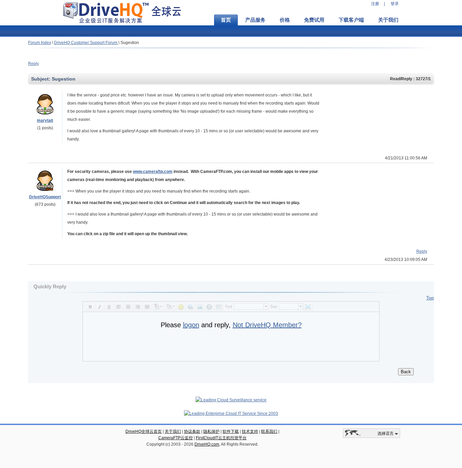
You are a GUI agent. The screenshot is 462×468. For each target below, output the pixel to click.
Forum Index (39, 42)
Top (430, 297)
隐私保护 (211, 431)
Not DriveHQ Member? (267, 325)
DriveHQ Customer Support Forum (86, 42)
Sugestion (129, 42)
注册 (375, 3)
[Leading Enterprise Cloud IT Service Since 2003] (231, 413)
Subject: (41, 79)
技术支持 (250, 431)
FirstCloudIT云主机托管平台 (221, 438)
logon (191, 325)
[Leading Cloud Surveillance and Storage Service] (231, 400)
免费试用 (314, 20)
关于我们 (388, 20)
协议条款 (192, 431)
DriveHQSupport (45, 197)
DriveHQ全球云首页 (143, 431)
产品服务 (255, 20)
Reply (33, 63)
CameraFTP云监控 (175, 438)
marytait (45, 120)
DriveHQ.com (206, 444)
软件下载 (231, 431)
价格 (285, 20)
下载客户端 (351, 20)
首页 (226, 20)
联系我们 (269, 431)
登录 (395, 3)
